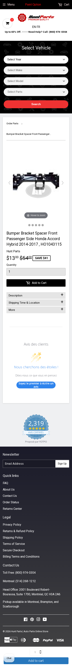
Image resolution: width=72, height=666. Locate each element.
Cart (66, 4)
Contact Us (10, 496)
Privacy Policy (12, 524)
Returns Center (12, 508)
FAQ (5, 483)
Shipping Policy (13, 537)
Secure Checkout (14, 550)
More (36, 309)
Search (36, 104)
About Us (9, 489)
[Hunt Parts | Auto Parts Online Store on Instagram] (38, 620)
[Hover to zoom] (36, 182)
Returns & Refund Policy (18, 531)
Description (36, 294)
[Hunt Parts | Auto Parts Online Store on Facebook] (26, 620)
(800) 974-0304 (25, 572)
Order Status (11, 502)
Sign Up (62, 463)
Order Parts (12, 123)
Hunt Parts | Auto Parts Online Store (29, 631)
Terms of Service (14, 544)
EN (34, 27)
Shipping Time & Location (36, 302)
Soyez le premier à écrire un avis (36, 385)
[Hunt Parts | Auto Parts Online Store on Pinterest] (32, 620)
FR (38, 27)
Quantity (11, 264)
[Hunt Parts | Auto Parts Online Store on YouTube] (45, 620)
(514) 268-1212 (26, 581)
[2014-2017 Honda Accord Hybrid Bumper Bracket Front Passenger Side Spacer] (29, 225)
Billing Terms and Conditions (21, 556)
